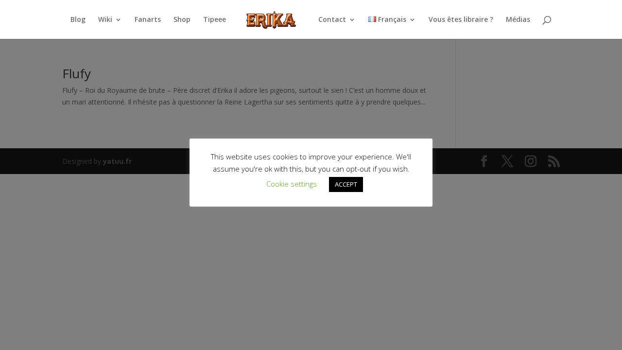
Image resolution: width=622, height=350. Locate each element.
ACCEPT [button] (346, 184)
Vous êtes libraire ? (461, 20)
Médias (518, 20)
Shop (181, 20)
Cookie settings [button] (291, 184)
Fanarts (148, 20)
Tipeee (214, 20)
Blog (78, 20)
